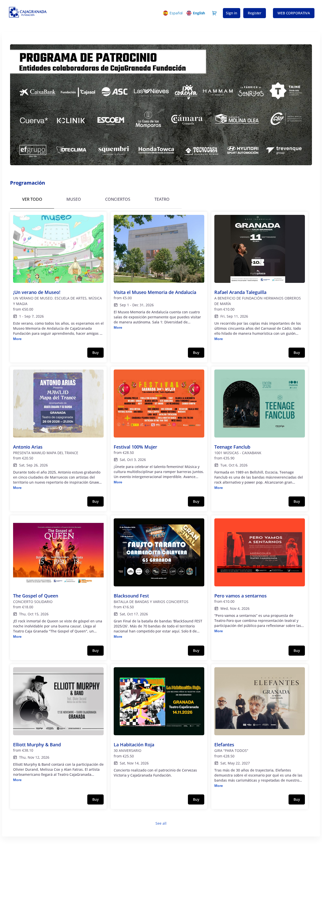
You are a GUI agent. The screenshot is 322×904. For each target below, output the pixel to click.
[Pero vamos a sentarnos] (259, 576)
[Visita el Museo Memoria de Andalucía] (159, 272)
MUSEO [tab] (73, 199)
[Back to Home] (53, 13)
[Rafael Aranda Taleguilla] (259, 278)
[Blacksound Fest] (159, 579)
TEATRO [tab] (162, 199)
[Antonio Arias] (58, 430)
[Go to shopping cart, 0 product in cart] (214, 13)
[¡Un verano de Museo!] (58, 278)
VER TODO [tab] (32, 199)
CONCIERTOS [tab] (117, 199)
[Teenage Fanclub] (259, 430)
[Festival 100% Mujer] (159, 427)
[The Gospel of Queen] (58, 579)
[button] (293, 13)
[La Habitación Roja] (159, 725)
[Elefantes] (259, 727)
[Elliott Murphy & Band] (58, 725)
